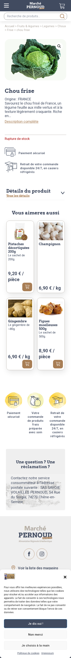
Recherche (62, 16)
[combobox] (35, 16)
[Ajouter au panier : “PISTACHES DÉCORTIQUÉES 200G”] (27, 287)
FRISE (10, 30)
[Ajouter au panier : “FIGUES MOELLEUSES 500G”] (58, 364)
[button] (65, 577)
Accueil (9, 26)
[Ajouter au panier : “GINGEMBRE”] (27, 364)
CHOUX (62, 26)
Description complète (21, 121)
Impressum (47, 653)
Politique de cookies (28, 653)
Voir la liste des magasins (38, 568)
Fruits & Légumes (28, 26)
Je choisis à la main (35, 645)
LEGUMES (48, 26)
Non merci (35, 634)
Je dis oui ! (35, 623)
